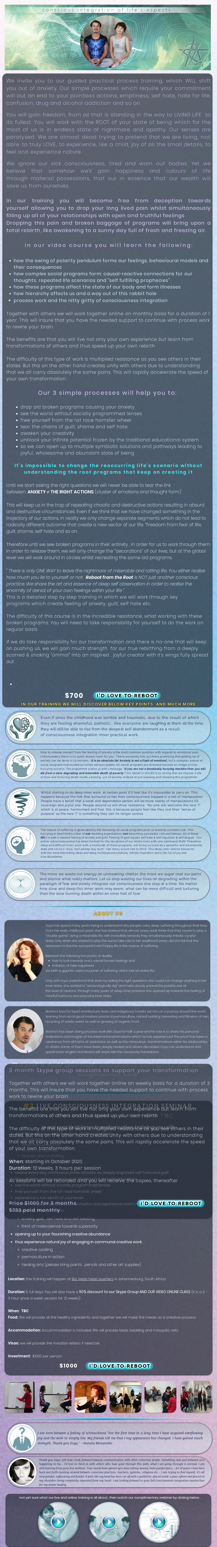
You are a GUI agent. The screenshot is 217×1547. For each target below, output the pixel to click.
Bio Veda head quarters (92, 1278)
